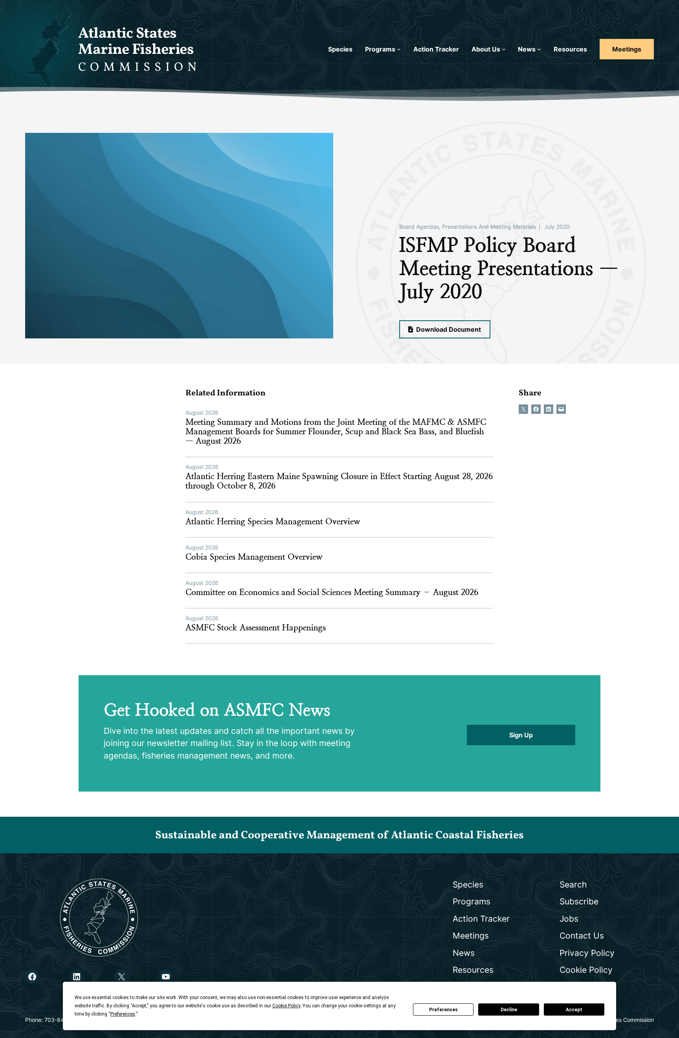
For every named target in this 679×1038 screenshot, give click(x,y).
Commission (139, 67)
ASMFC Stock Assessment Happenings (255, 627)
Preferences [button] (122, 1014)
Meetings (626, 49)
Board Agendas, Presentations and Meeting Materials (467, 226)
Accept (574, 1009)
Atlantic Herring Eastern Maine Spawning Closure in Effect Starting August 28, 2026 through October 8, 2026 (339, 481)
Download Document (448, 329)
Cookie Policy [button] (286, 1006)
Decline (509, 1009)
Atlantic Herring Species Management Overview (272, 521)
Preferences (443, 1009)
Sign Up (521, 735)
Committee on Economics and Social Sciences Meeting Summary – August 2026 (331, 592)
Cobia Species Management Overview (254, 557)
